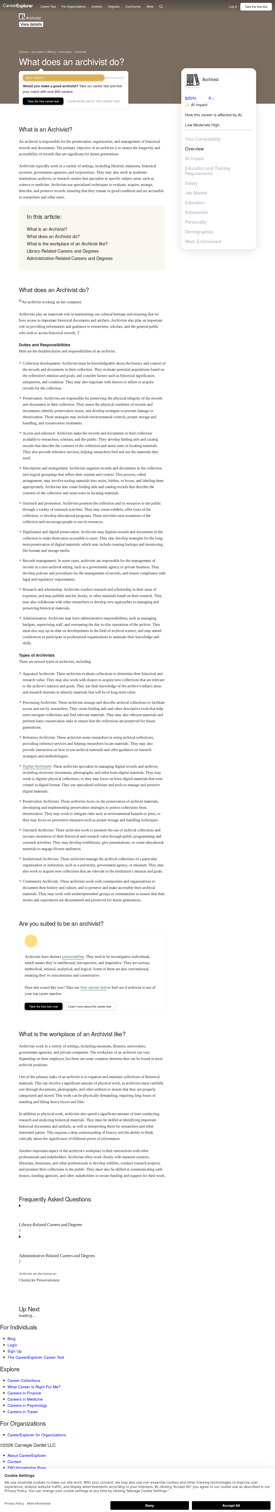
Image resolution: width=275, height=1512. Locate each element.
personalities (73, 956)
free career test (93, 987)
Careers (96, 6)
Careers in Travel (22, 1411)
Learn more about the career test (93, 101)
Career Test (48, 6)
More (150, 6)
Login (12, 1345)
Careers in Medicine (25, 1399)
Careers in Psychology (27, 1405)
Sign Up (14, 1351)
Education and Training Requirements (207, 170)
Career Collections (23, 1380)
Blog (11, 1338)
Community (133, 6)
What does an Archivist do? (53, 236)
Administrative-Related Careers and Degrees (69, 258)
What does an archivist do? (71, 61)
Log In (233, 6)
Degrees (114, 6)
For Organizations (73, 6)
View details (31, 24)
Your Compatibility (203, 138)
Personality (196, 221)
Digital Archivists (37, 766)
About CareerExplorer (26, 1455)
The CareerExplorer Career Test (35, 1357)
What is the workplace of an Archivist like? (67, 243)
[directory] (92, 238)
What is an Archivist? (47, 229)
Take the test (256, 6)
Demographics (199, 231)
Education (195, 202)
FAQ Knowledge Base (26, 1467)
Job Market (196, 192)
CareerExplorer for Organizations (36, 1434)
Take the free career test (43, 101)
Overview (194, 148)
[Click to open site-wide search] (161, 6)
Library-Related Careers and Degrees (63, 250)
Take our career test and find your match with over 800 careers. (72, 88)
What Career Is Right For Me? (34, 1386)
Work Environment (203, 241)
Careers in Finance (24, 1393)
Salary (191, 183)
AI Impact (194, 158)
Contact (14, 1461)
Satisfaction (196, 212)
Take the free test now (43, 1006)
